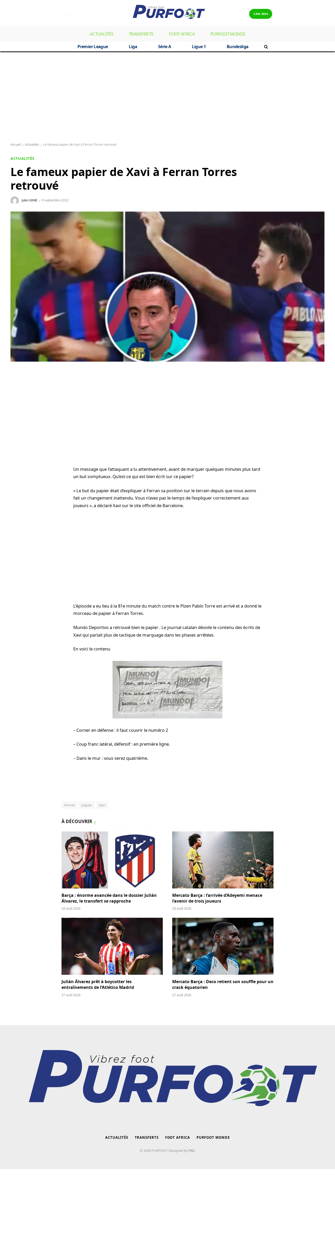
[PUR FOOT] (167, 13)
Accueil (15, 144)
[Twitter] (19, 412)
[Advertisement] (167, 97)
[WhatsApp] (19, 387)
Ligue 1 (199, 46)
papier (86, 805)
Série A (164, 46)
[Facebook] (19, 400)
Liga (133, 46)
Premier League (92, 46)
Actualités (101, 34)
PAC (192, 1150)
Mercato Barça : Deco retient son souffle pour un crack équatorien (222, 984)
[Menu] (67, 14)
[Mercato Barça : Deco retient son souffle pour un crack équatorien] (222, 946)
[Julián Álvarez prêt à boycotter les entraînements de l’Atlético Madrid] (112, 946)
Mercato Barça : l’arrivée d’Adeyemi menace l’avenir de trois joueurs (217, 898)
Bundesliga (238, 46)
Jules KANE (29, 200)
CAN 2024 (261, 14)
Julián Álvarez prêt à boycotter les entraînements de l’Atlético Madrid (98, 984)
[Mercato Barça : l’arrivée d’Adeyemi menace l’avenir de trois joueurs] (222, 859)
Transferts (141, 34)
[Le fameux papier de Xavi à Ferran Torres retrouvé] (167, 287)
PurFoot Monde (227, 34)
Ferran (69, 805)
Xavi (102, 805)
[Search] (265, 46)
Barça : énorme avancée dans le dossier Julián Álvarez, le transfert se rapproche (109, 898)
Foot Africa (182, 34)
